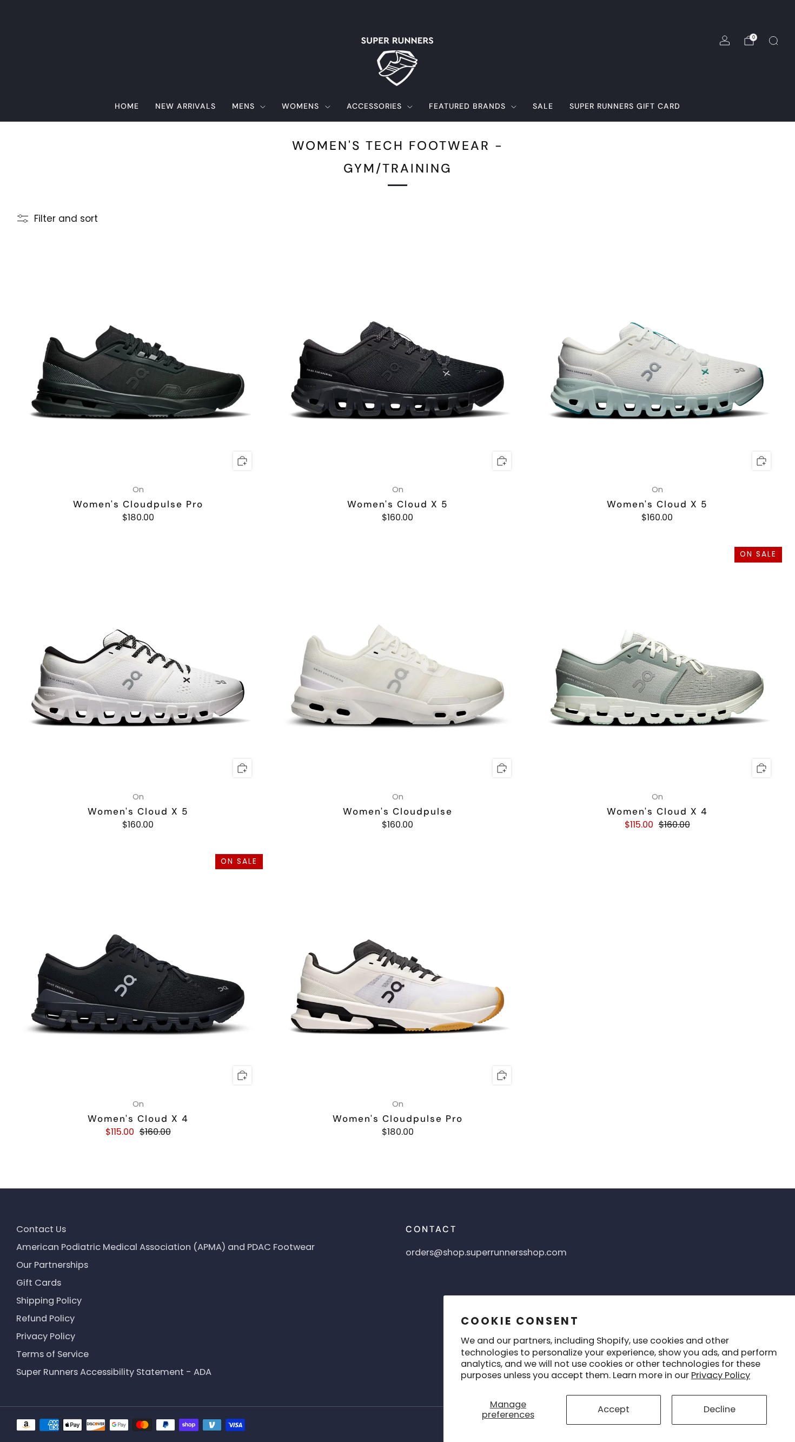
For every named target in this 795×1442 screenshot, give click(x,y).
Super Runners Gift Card (624, 106)
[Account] (724, 40)
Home (127, 106)
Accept (614, 1409)
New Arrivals (185, 106)
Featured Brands (467, 106)
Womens (300, 106)
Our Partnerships (52, 1265)
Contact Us (41, 1229)
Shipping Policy (49, 1300)
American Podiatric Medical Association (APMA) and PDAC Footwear (165, 1247)
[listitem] (398, 13)
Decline (720, 1409)
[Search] (773, 40)
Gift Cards (38, 1282)
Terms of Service (52, 1354)
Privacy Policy (720, 1375)
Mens (243, 106)
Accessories (374, 106)
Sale (543, 106)
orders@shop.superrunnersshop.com (486, 1252)
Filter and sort (66, 218)
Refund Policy (45, 1318)
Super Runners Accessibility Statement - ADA (113, 1372)
